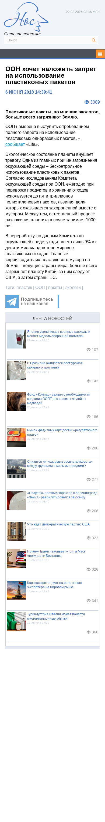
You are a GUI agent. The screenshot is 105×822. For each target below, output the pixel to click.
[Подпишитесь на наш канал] (32, 306)
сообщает (15, 144)
